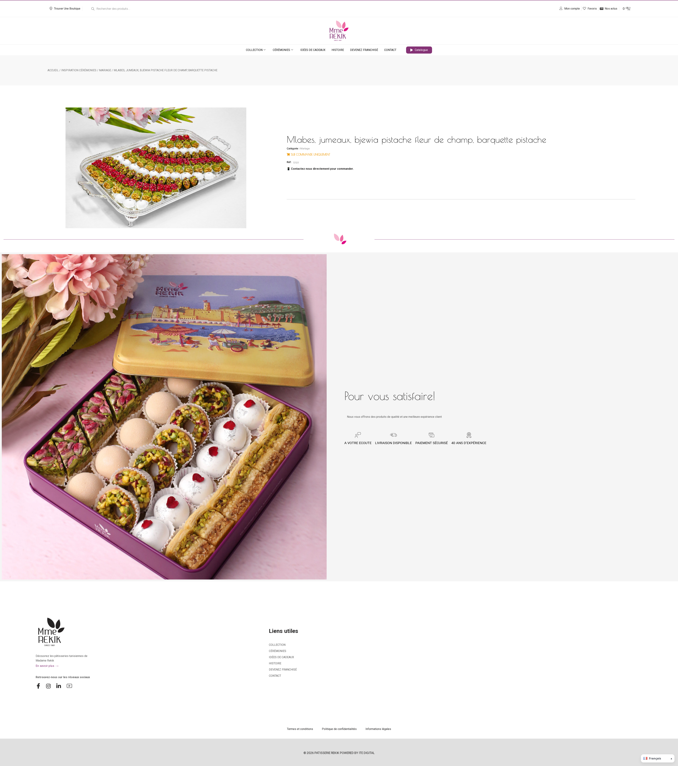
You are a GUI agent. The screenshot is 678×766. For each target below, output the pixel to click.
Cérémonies (281, 50)
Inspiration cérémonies (78, 70)
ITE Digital (367, 753)
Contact (390, 50)
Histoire (338, 50)
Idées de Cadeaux (312, 50)
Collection (254, 50)
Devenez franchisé (283, 669)
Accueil (53, 70)
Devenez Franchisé (364, 50)
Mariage (105, 70)
